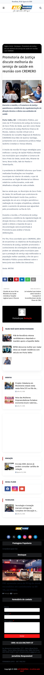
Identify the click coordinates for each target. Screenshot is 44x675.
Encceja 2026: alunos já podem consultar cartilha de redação (27, 466)
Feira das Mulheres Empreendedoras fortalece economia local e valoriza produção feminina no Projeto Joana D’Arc (26, 400)
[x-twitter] (14, 537)
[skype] (19, 537)
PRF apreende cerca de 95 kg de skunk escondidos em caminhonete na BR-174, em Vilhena (21, 586)
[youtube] (22, 488)
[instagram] (15, 488)
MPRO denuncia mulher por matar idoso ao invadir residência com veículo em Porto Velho (27, 350)
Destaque (17, 46)
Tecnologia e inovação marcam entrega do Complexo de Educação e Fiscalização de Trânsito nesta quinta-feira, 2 (25, 508)
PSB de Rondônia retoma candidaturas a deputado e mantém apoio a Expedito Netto (26, 338)
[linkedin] (35, 537)
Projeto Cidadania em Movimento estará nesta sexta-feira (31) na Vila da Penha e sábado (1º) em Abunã (25, 386)
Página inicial (8, 46)
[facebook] (8, 488)
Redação (27, 318)
